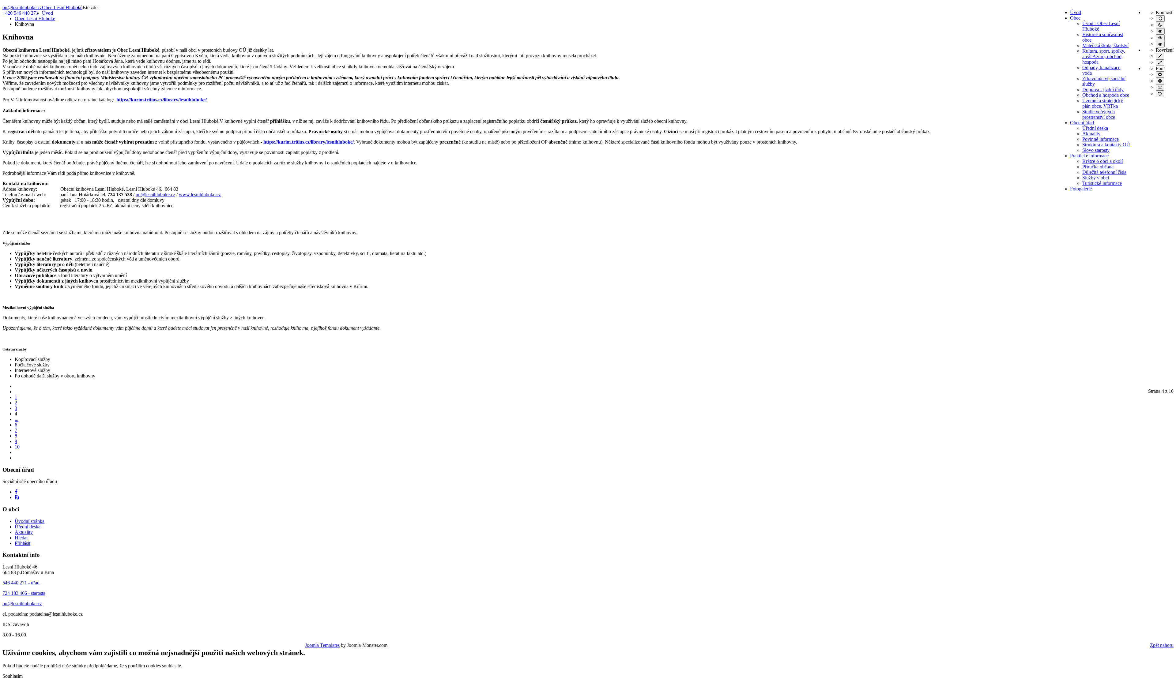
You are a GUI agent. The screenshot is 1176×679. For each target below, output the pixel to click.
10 (17, 446)
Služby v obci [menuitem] (1095, 177)
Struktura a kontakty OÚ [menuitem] (1106, 144)
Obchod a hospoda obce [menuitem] (1105, 95)
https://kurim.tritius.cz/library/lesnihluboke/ (161, 99)
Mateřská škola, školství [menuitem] (1105, 45)
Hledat (21, 537)
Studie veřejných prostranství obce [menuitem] (1098, 114)
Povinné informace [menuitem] (1100, 139)
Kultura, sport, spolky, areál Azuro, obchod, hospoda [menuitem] (1103, 56)
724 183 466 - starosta (23, 593)
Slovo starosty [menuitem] (1096, 150)
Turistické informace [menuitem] (1102, 183)
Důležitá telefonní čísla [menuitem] (1104, 172)
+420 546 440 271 (20, 13)
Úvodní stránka (29, 521)
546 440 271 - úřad (21, 582)
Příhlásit (22, 543)
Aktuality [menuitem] (1091, 133)
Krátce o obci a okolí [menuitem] (1102, 161)
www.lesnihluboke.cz (200, 194)
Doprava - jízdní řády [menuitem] (1103, 89)
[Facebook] (16, 491)
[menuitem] (1075, 12)
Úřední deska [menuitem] (1095, 128)
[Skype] (17, 497)
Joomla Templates (322, 645)
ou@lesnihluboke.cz (22, 7)
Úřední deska (27, 526)
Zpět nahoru (1162, 645)
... (16, 419)
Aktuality (24, 532)
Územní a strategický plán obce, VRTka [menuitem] (1102, 103)
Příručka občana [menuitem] (1098, 166)
